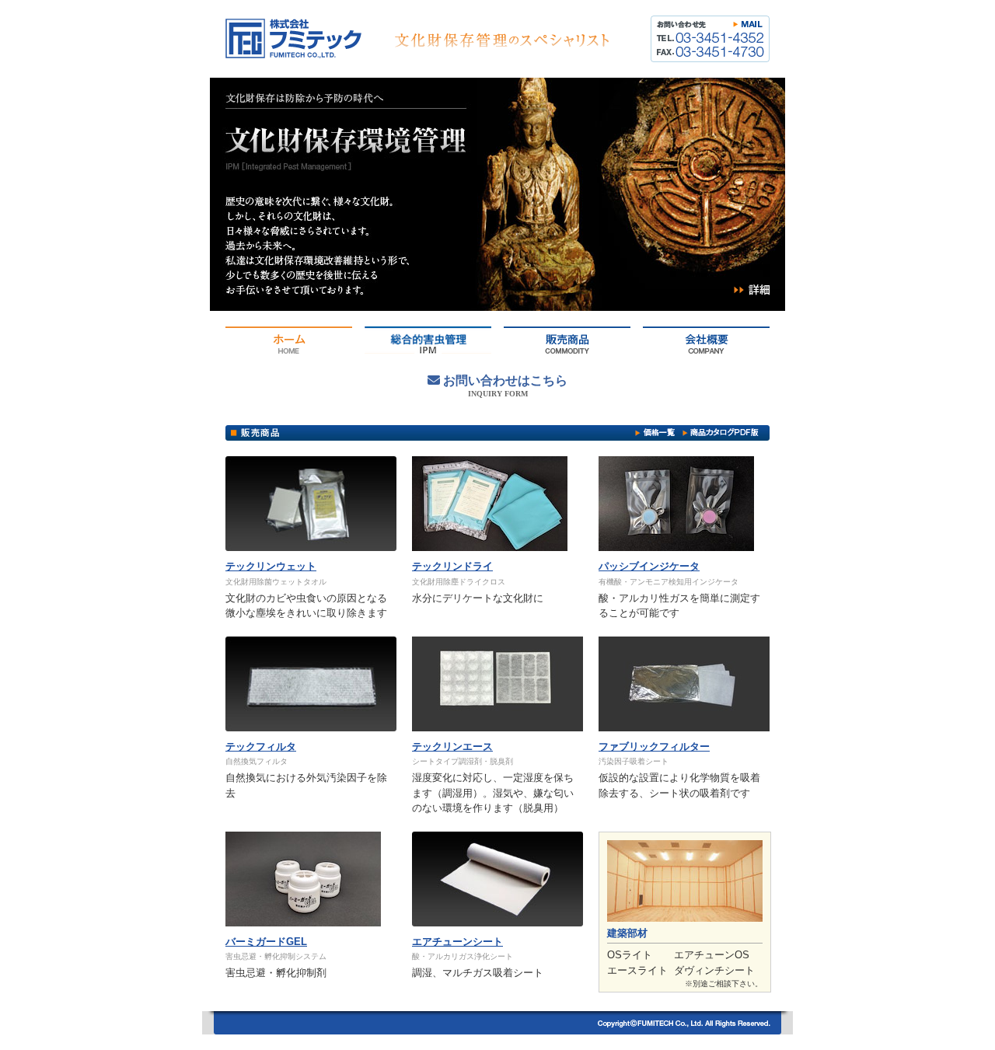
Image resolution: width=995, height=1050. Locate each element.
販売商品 (567, 340)
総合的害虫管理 (428, 340)
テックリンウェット (270, 566)
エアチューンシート (457, 941)
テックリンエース (452, 746)
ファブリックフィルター (654, 746)
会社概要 (706, 340)
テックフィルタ (260, 746)
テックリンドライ (452, 566)
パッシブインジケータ (649, 566)
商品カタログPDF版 (721, 432)
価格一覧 (655, 432)
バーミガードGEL (266, 941)
